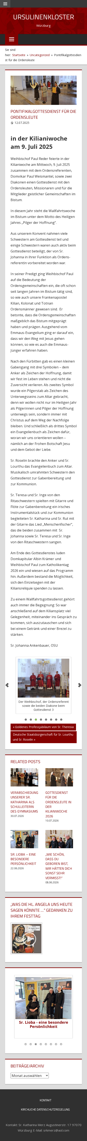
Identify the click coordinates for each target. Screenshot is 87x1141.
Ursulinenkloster (43, 17)
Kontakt (45, 1100)
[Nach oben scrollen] (80, 1134)
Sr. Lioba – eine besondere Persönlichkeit (23, 859)
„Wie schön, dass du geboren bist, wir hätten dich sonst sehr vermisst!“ (58, 866)
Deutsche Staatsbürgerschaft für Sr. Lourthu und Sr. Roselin (43, 737)
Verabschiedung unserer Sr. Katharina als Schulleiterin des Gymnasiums (24, 802)
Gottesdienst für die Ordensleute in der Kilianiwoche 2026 (58, 804)
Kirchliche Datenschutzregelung (45, 1109)
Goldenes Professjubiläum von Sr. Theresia (44, 728)
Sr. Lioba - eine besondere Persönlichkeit (43, 1024)
